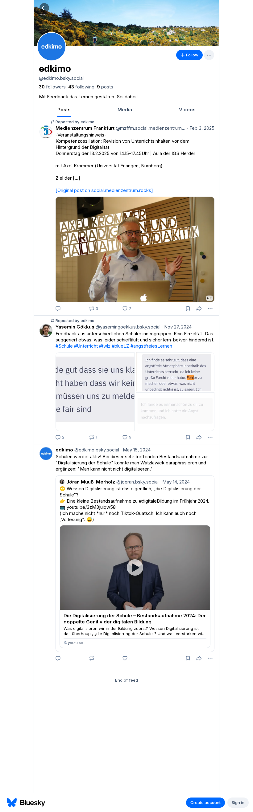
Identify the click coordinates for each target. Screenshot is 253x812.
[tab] (64, 109)
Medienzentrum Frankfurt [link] (85, 128)
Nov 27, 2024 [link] (177, 326)
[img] (126, 23)
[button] (44, 8)
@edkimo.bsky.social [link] (96, 449)
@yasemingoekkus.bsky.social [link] (127, 326)
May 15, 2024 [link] (135, 449)
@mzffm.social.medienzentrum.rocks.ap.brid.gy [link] (150, 128)
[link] (52, 87)
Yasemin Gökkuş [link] (75, 326)
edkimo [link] (64, 449)
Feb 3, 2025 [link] (200, 128)
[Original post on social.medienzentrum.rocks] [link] (104, 190)
